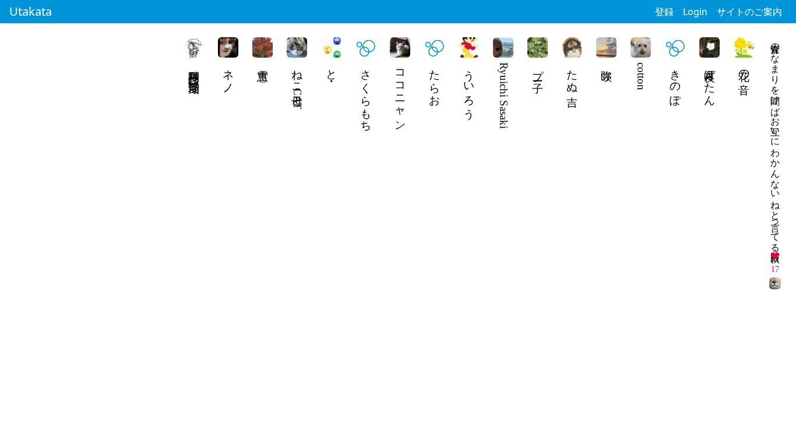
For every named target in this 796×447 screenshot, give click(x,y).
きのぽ (676, 81)
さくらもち (366, 94)
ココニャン (401, 94)
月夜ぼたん (710, 81)
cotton (641, 76)
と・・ (332, 68)
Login (695, 11)
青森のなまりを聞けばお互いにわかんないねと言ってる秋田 (775, 142)
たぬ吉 (572, 75)
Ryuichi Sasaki (504, 95)
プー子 (538, 68)
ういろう (469, 87)
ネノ (229, 75)
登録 (664, 11)
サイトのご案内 (749, 11)
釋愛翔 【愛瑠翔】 (194, 67)
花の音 (744, 68)
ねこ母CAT (297, 85)
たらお (435, 81)
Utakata (30, 11)
